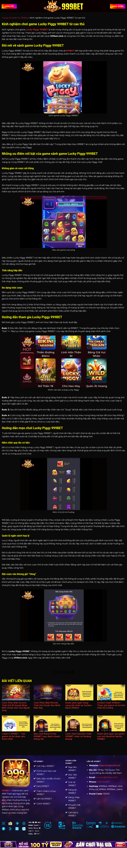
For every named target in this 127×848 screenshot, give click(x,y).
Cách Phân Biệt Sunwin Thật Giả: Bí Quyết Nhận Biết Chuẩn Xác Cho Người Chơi (16, 707)
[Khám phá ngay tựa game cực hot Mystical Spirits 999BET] (111, 723)
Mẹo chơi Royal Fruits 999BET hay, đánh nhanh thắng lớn (47, 736)
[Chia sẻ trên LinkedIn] (73, 672)
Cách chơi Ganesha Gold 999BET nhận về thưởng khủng (78, 736)
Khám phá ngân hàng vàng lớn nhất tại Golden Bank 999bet (78, 705)
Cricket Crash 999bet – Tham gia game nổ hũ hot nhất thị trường (111, 705)
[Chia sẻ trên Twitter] (59, 672)
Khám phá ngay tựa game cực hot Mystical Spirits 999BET (111, 736)
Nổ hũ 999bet (21, 18)
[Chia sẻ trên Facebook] (55, 672)
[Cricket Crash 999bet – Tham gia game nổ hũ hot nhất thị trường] (111, 692)
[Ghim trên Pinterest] (68, 672)
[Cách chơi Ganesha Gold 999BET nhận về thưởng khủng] (79, 723)
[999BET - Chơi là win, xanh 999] (63, 6)
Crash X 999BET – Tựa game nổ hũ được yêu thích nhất (13, 736)
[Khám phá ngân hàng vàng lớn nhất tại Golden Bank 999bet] (79, 692)
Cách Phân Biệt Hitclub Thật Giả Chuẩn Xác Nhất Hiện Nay (47, 705)
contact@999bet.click (107, 777)
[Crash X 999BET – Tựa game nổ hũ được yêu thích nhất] (16, 723)
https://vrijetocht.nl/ (109, 765)
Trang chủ (7, 18)
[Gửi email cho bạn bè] (64, 672)
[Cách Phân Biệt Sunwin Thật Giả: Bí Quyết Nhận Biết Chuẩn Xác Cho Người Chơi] (16, 692)
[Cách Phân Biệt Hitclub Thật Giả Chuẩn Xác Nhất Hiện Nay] (48, 692)
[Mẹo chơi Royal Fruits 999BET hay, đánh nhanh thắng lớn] (48, 723)
